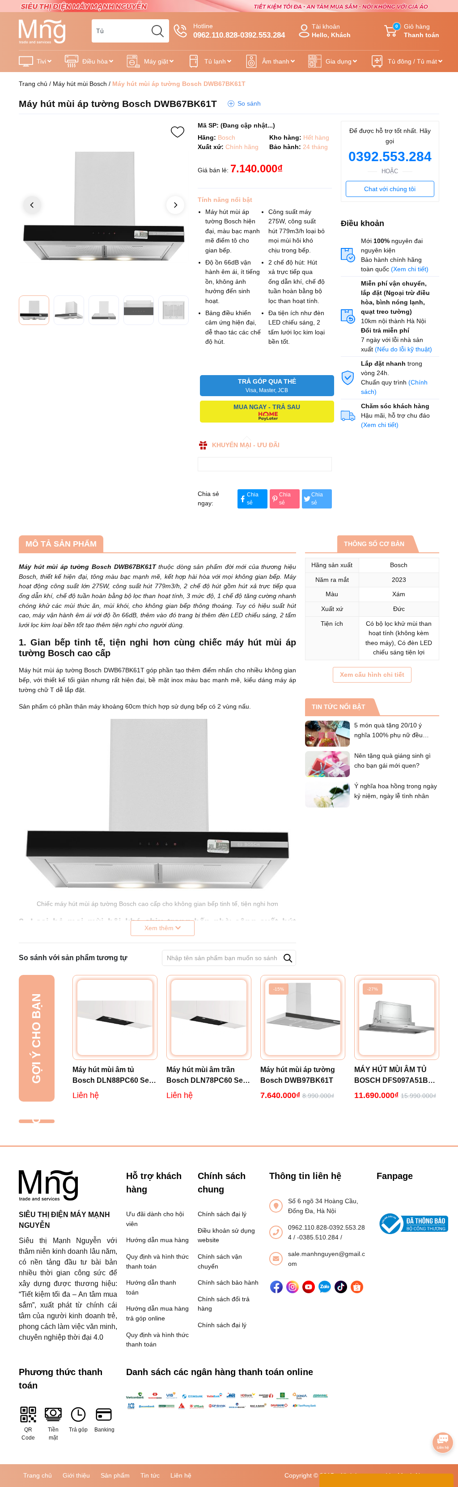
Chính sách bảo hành (228, 1282)
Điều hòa (95, 61)
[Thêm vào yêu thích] (177, 132)
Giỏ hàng (417, 30)
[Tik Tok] (341, 1287)
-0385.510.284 (318, 1237)
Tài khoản (331, 30)
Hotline (239, 30)
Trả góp (78, 1430)
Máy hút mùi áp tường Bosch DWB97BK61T (297, 1075)
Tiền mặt (53, 1434)
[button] (175, 205)
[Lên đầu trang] (443, 1417)
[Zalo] (325, 1287)
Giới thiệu (76, 1475)
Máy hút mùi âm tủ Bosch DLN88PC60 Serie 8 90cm (114, 1076)
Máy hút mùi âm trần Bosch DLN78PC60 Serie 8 (208, 1076)
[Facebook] (276, 1287)
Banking (103, 1430)
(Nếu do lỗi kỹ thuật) (403, 349)
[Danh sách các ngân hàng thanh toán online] (229, 1400)
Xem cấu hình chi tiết (372, 674)
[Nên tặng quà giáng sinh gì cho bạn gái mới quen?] (327, 764)
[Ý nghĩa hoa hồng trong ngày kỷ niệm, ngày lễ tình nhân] (327, 795)
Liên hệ (180, 1475)
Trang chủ (33, 83)
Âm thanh (275, 61)
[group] (104, 206)
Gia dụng (339, 61)
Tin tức (150, 1475)
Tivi (41, 61)
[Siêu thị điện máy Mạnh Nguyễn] (229, 5)
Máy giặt (156, 61)
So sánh (249, 103)
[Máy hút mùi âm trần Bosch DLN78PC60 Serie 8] (208, 1017)
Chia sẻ (253, 498)
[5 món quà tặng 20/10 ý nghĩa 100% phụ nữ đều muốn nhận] (327, 734)
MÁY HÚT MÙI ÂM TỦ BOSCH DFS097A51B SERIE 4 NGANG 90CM (393, 1076)
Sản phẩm (115, 1475)
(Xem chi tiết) (409, 269)
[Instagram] (292, 1287)
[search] (157, 31)
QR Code (28, 1434)
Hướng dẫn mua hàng (157, 1239)
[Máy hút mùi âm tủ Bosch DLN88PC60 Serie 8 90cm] (115, 1017)
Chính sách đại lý (222, 1214)
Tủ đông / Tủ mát (412, 61)
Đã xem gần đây (36, 1121)
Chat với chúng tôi (390, 188)
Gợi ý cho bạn (36, 1038)
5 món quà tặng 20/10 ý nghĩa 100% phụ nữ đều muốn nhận (388, 735)
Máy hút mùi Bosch (80, 83)
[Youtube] (308, 1287)
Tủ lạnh (215, 61)
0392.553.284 (390, 156)
